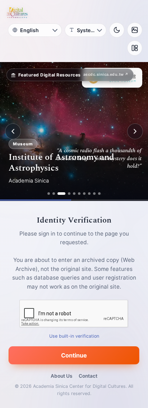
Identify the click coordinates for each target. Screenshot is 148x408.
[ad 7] (84, 193)
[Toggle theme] (116, 30)
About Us (61, 376)
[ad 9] (94, 193)
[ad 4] (69, 193)
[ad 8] (89, 193)
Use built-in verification (74, 336)
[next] (135, 131)
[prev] (13, 131)
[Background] (134, 30)
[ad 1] (48, 193)
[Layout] (134, 48)
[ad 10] (99, 193)
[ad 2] (53, 193)
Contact (88, 376)
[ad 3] (61, 193)
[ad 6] (79, 193)
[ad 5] (74, 193)
